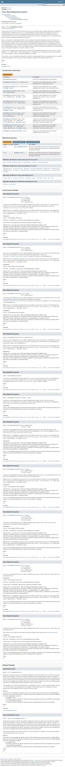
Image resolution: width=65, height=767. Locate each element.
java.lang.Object (6, 14)
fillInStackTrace (18, 168)
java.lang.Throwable (9, 15)
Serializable (5, 23)
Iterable (12, 23)
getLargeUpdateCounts (20, 146)
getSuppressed (7, 170)
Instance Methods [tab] (19, 142)
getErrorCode (7, 162)
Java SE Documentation (36, 760)
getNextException (17, 162)
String (18, 91)
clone (4, 178)
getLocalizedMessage (36, 168)
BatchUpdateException (9, 79)
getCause (26, 168)
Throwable (18, 23)
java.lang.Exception (11, 17)
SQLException (10, 28)
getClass (21, 178)
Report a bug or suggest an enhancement (11, 759)
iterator (34, 162)
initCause (15, 170)
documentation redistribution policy (37, 765)
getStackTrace (55, 168)
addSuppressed (7, 168)
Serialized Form (6, 66)
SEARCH (40, 4)
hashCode (27, 178)
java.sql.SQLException (14, 18)
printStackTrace (24, 170)
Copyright (3, 764)
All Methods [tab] (7, 142)
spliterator (12, 184)
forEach (5, 184)
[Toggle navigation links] (2, 2)
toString (5, 171)
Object (31, 175)
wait (45, 178)
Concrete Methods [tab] (33, 142)
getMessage (47, 168)
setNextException (43, 162)
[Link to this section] (21, 70)
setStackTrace (56, 170)
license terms (21, 765)
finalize (15, 178)
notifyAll (39, 178)
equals (9, 178)
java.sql (9, 8)
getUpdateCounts (19, 152)
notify (33, 178)
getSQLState (26, 162)
